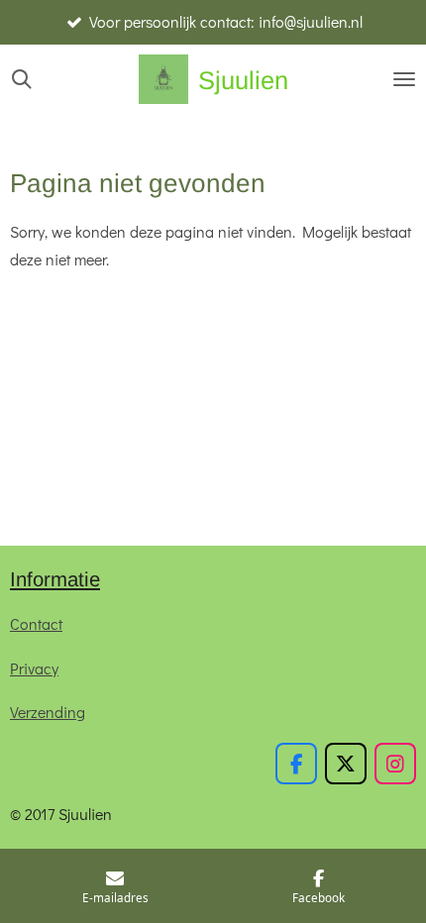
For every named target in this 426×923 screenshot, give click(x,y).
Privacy (34, 668)
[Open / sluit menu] (404, 79)
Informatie (55, 579)
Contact (36, 623)
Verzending (47, 711)
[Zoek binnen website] (22, 79)
